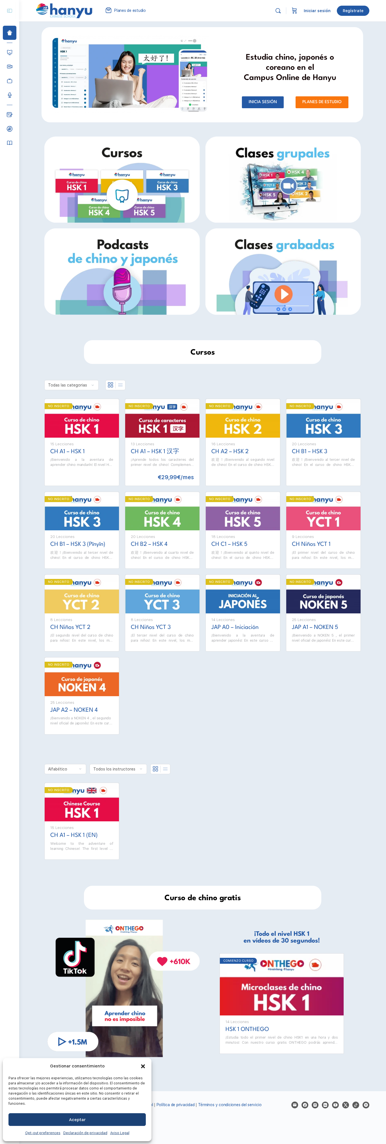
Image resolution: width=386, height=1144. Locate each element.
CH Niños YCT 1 (311, 544)
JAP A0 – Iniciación (235, 627)
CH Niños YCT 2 (70, 627)
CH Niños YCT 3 (151, 627)
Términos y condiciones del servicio (230, 1104)
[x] (345, 1105)
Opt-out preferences (42, 1133)
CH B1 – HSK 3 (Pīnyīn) (77, 544)
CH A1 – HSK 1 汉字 (155, 452)
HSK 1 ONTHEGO (247, 1029)
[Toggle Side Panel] (9, 11)
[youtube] (335, 1105)
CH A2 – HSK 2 (230, 452)
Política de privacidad (176, 1104)
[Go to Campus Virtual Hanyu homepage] (64, 10)
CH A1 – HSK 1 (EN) (74, 835)
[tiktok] (355, 1105)
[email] (294, 1105)
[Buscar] (278, 10)
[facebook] (305, 1105)
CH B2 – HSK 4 (149, 544)
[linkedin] (325, 1105)
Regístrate (353, 10)
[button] (143, 1066)
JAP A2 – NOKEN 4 (74, 710)
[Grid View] (111, 385)
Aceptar (77, 1119)
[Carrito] (294, 10)
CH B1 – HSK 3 (309, 452)
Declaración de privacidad (85, 1133)
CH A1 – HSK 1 (67, 452)
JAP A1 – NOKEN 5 (315, 627)
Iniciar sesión (317, 10)
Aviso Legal (119, 1133)
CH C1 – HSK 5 (229, 544)
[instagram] (315, 1105)
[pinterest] (366, 1105)
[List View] (120, 385)
